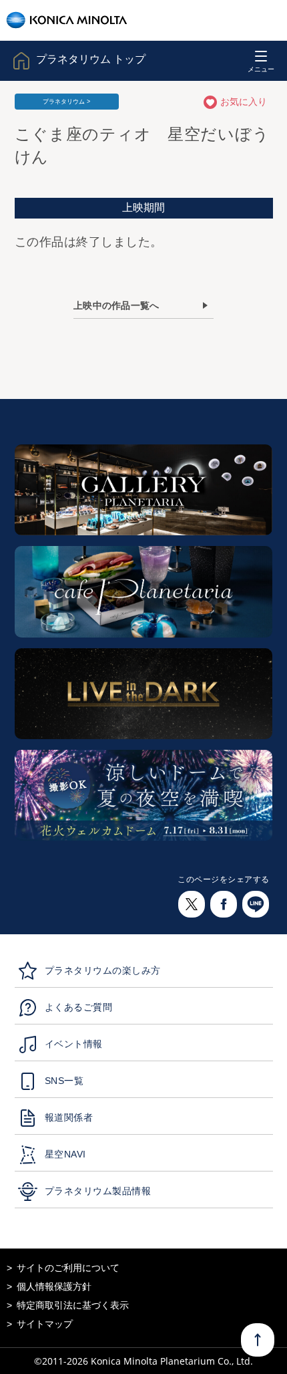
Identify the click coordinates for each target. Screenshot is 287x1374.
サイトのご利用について (68, 1267)
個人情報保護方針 (54, 1286)
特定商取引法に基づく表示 (73, 1305)
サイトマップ (45, 1324)
